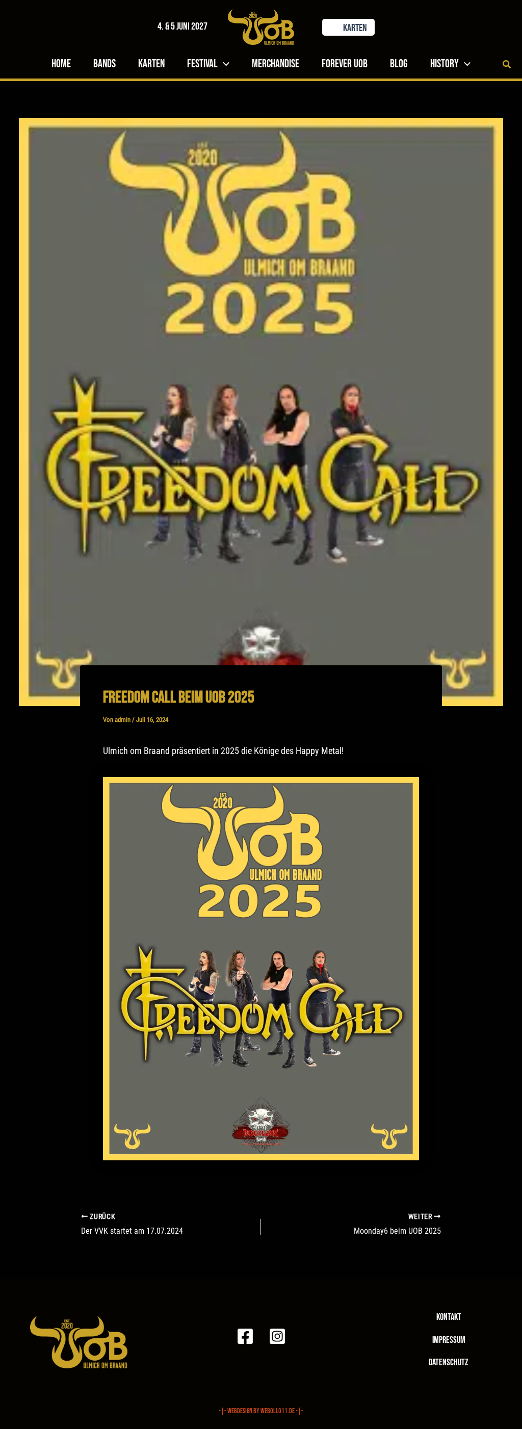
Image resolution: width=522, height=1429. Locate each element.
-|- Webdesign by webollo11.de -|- (261, 1411)
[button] (340, 27)
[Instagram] (277, 1336)
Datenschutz (448, 1362)
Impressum (448, 1340)
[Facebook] (245, 1336)
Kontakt (448, 1317)
